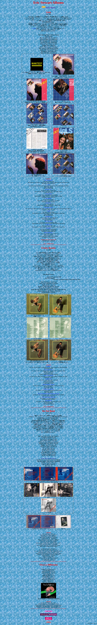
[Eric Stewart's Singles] (44, 615)
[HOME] (48, 622)
